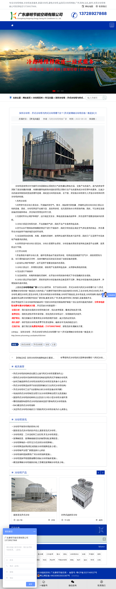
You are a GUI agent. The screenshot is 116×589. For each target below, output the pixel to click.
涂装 (83, 554)
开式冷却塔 (38, 345)
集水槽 (40, 554)
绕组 (38, 560)
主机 (99, 560)
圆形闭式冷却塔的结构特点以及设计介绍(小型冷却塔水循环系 (40, 397)
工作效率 (49, 554)
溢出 (85, 560)
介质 (54, 345)
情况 (44, 560)
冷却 (47, 345)
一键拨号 (44, 585)
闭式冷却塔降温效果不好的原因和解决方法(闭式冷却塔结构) (39, 385)
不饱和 (91, 554)
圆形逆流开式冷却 (21, 515)
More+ (102, 547)
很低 (72, 560)
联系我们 (103, 6)
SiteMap (75, 575)
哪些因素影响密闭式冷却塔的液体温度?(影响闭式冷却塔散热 (39, 401)
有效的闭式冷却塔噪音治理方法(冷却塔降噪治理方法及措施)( (40, 393)
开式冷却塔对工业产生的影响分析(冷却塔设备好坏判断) (37, 389)
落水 (58, 554)
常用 (92, 560)
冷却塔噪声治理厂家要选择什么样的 (29, 450)
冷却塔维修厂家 (30, 287)
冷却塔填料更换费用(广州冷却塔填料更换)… (32, 454)
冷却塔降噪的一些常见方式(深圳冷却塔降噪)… (33, 442)
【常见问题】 (35, 119)
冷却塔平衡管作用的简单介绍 (26, 426)
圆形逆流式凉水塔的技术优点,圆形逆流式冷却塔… (35, 430)
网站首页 (27, 97)
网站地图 (89, 6)
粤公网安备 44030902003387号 (55, 575)
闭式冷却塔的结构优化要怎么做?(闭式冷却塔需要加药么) (38, 373)
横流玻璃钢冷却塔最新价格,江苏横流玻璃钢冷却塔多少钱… (39, 462)
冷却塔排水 (74, 554)
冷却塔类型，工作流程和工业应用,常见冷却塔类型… (36, 434)
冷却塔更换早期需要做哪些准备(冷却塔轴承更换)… (35, 458)
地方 (78, 560)
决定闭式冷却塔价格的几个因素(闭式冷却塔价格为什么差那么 (40, 409)
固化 (65, 554)
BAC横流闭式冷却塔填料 (24, 405)
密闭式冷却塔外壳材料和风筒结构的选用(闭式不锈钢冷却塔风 (40, 377)
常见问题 (49, 97)
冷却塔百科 (38, 97)
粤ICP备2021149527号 (86, 572)
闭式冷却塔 (26, 345)
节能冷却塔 (62, 560)
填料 (99, 554)
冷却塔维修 (37, 16)
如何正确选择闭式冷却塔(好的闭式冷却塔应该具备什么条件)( (40, 381)
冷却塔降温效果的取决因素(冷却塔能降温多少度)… (35, 446)
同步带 (52, 560)
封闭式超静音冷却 (69, 515)
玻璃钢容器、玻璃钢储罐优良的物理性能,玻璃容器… (36, 438)
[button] (53, 90)
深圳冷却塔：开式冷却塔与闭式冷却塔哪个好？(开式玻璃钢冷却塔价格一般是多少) (56, 332)
